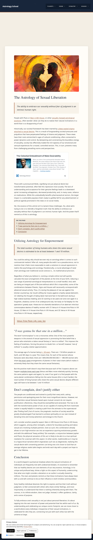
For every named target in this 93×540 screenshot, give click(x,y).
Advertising (20, 535)
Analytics (11, 535)
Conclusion (22, 232)
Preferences (33, 531)
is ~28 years (45, 352)
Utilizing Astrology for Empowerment (32, 223)
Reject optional (21, 531)
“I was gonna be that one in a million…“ (33, 226)
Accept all (11, 531)
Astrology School (10, 6)
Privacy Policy (28, 527)
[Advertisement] (46, 26)
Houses (84, 6)
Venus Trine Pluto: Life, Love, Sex (31, 321)
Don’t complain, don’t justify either (31, 229)
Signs (61, 6)
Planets (50, 6)
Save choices (30, 535)
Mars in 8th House (37, 118)
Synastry (72, 6)
